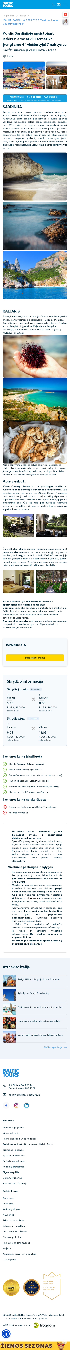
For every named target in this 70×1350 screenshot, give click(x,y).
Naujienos (8, 1215)
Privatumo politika (13, 1220)
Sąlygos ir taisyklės (14, 1226)
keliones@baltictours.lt (24, 1094)
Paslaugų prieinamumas (16, 1243)
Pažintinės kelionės (14, 1161)
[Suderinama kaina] (65, 14)
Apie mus (8, 1198)
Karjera (7, 1248)
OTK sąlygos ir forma (15, 1231)
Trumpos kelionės (13, 1150)
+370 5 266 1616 (20, 1085)
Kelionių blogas (11, 1209)
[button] (6, 1333)
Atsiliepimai (10, 1259)
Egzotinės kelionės (14, 1155)
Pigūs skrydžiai (11, 1172)
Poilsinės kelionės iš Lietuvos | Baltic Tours (28, 1144)
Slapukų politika (12, 1237)
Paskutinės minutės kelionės (20, 1138)
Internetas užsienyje (15, 1183)
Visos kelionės (11, 1133)
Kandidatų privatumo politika (19, 1254)
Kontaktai (8, 1203)
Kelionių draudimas (14, 1166)
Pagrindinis (8, 15)
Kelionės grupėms (13, 1127)
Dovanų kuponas (12, 1178)
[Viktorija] (65, 22)
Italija (23, 15)
